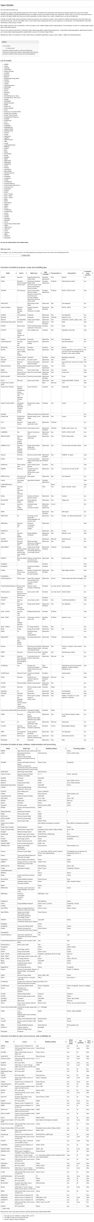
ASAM (6, 66)
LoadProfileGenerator (9, 145)
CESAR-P (7, 82)
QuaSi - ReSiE (8, 195)
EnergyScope (7, 120)
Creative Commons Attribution (17, 1219)
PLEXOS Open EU (9, 173)
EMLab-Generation (9, 103)
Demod (6, 90)
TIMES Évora (7, 227)
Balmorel (6, 76)
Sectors (21, 273)
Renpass (6, 204)
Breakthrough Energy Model (11, 78)
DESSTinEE (7, 87)
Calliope (6, 83)
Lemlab (6, 143)
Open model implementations (8, 27)
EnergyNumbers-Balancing (11, 117)
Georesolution (72, 273)
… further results (5, 1208)
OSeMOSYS (7, 164)
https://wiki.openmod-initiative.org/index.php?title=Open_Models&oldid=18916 (29, 1211)
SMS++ (6, 208)
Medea (6, 152)
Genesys (6, 132)
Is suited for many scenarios (87, 273)
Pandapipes (7, 176)
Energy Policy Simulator (10, 113)
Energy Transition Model (10, 115)
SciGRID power (8, 211)
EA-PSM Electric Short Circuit (12, 97)
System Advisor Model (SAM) (12, 223)
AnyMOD (6, 73)
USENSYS (7, 236)
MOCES (6, 148)
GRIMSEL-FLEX (8, 131)
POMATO (6, 174)
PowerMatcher (8, 181)
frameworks (25, 30)
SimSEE (6, 215)
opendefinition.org (11, 14)
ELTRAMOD (7, 101)
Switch (6, 222)
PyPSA (6, 192)
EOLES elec (7, 106)
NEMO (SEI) (7, 160)
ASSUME (6, 68)
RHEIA (6, 201)
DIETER (6, 89)
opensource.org (62, 12)
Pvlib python (7, 188)
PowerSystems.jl (8, 187)
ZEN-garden (7, 237)
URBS (6, 234)
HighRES (6, 138)
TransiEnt (6, 232)
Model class (33, 273)
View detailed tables (22, 242)
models (62, 30)
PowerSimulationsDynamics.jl (12, 185)
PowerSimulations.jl (9, 183)
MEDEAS (6, 146)
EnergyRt (6, 118)
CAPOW (6, 80)
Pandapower (7, 178)
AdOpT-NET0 (7, 69)
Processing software (79, 748)
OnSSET (6, 167)
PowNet (6, 180)
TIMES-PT (7, 229)
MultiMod (6, 157)
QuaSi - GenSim (8, 194)
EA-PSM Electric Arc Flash (11, 96)
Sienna (6, 213)
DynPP (6, 94)
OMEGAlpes (7, 162)
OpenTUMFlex (8, 171)
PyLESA (6, 190)
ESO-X (6, 110)
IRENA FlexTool (8, 139)
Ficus (5, 122)
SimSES (6, 216)
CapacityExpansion (9, 85)
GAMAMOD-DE (8, 127)
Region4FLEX (8, 202)
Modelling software (51, 748)
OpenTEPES (7, 169)
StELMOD (7, 220)
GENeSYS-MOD (8, 129)
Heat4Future (7, 136)
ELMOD (6, 99)
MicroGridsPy (7, 153)
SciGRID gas (7, 209)
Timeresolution (55, 273)
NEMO (6, 159)
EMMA (6, 104)
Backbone (7, 75)
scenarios (5, 32)
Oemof (6, 166)
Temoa (6, 230)
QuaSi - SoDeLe (8, 197)
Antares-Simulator (9, 71)
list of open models (25, 35)
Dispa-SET (7, 92)
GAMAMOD (7, 125)
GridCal (6, 134)
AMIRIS (6, 64)
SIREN (6, 206)
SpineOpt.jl (7, 218)
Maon (5, 150)
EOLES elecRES (8, 108)
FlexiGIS (6, 124)
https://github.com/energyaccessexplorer (49, 823)
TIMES (6, 225)
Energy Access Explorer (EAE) (12, 111)
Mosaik (6, 155)
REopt (6, 199)
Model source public (71, 1041)
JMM (5, 141)
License (24, 1042)
